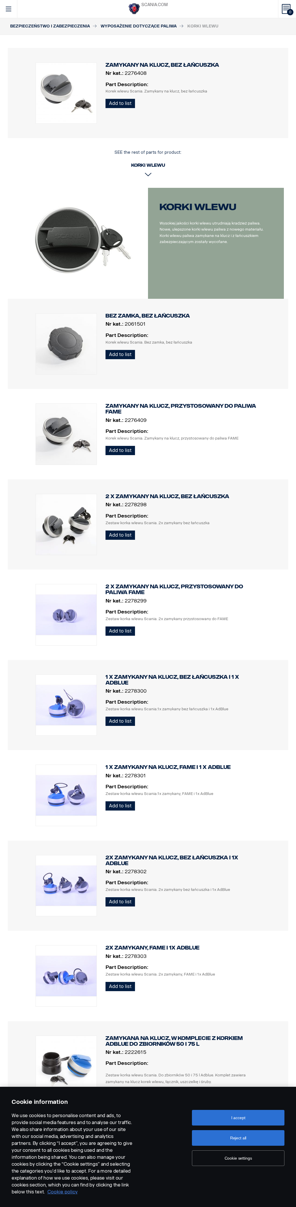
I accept (238, 1117)
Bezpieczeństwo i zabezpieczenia (50, 26)
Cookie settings (238, 1158)
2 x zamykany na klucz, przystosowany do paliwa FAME (174, 589)
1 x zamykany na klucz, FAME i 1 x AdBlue (168, 767)
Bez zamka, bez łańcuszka (148, 316)
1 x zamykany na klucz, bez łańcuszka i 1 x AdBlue (172, 680)
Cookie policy (62, 1192)
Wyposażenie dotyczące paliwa (139, 26)
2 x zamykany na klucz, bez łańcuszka (167, 496)
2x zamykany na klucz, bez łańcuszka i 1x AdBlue (172, 860)
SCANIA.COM (154, 4)
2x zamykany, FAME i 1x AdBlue (152, 948)
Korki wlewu (198, 206)
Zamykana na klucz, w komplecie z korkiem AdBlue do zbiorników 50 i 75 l (174, 1041)
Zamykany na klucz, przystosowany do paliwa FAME (181, 409)
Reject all (238, 1138)
